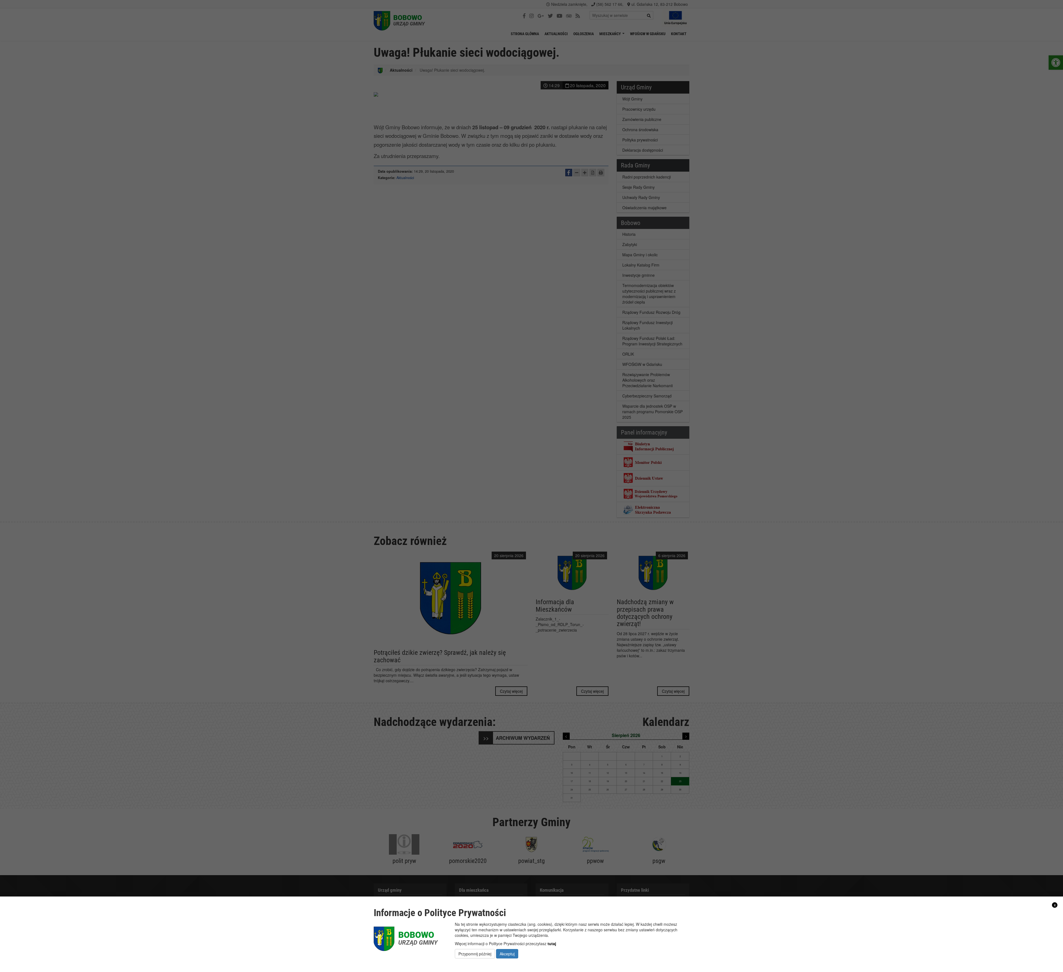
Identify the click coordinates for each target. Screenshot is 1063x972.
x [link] (1055, 905)
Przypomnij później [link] (474, 953)
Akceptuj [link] (507, 953)
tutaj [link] (552, 943)
